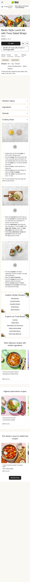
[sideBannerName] (15, 87)
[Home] (2, 7)
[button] (15, 107)
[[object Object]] (23, 43)
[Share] (27, 43)
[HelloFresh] (15, 2)
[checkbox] (1, 39)
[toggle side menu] (2, 2)
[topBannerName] (15, 12)
